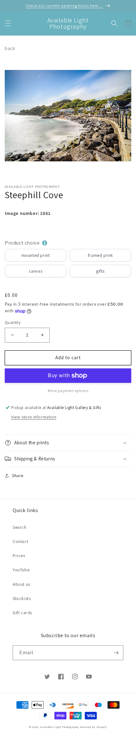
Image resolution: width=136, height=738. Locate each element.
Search (20, 527)
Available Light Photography (59, 727)
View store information (33, 417)
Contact (20, 541)
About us (21, 584)
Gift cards (22, 612)
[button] (8, 23)
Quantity (13, 322)
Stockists (22, 598)
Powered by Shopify (93, 727)
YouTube (21, 570)
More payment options (68, 390)
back (10, 48)
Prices (19, 555)
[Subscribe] (116, 652)
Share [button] (17, 475)
